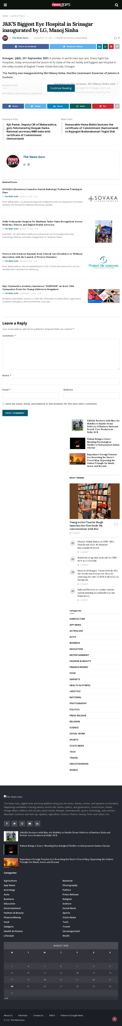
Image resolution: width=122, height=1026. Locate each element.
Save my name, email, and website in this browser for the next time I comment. (51, 403)
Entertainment (79, 655)
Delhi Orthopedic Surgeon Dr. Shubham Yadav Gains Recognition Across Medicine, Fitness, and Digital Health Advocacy (42, 223)
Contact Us (38, 1015)
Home (5, 16)
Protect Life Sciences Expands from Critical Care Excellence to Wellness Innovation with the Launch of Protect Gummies (42, 255)
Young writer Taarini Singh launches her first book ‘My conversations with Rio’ (86, 525)
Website (68, 389)
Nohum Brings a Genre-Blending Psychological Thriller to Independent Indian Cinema (103, 443)
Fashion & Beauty (80, 661)
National (75, 697)
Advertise (22, 1015)
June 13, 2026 (27, 229)
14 (77, 972)
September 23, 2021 (43, 37)
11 (28, 972)
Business (75, 642)
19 (45, 979)
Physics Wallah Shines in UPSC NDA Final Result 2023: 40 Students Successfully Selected (96, 544)
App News (75, 624)
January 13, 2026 (29, 293)
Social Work (77, 733)
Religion (75, 721)
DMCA (52, 1015)
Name (6, 375)
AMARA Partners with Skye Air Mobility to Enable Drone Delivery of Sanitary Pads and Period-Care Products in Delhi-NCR (103, 426)
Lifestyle (75, 691)
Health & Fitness (17, 16)
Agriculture (77, 618)
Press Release (78, 715)
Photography (78, 703)
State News (81, 37)
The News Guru (20, 37)
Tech (72, 751)
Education (76, 649)
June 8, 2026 (27, 261)
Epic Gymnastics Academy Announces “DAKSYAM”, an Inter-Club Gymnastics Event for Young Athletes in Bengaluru (38, 288)
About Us (8, 1015)
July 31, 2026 (27, 196)
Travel (74, 757)
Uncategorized (79, 763)
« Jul (6, 998)
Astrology (76, 630)
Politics (75, 709)
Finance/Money (79, 667)
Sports (74, 739)
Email (6, 389)
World (74, 769)
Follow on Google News (72, 1015)
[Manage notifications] (114, 1019)
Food (73, 673)
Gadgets (75, 679)
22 (94, 979)
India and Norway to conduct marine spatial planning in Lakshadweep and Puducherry (96, 592)
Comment (9, 335)
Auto (73, 636)
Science (74, 727)
